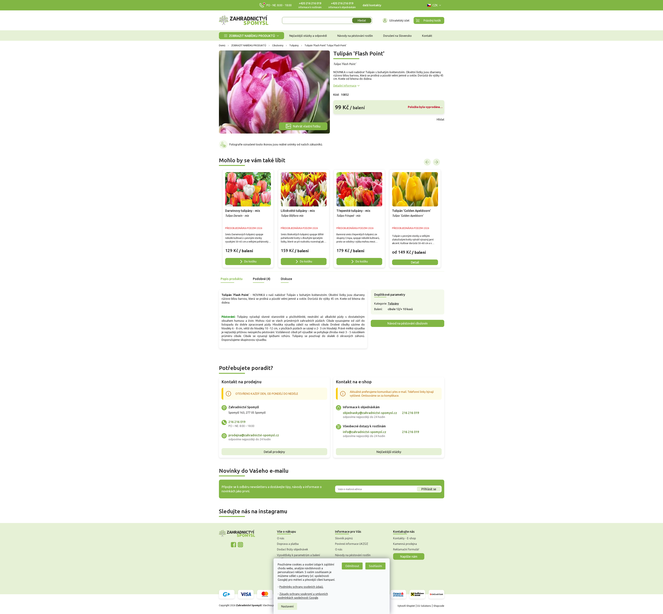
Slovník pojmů (344, 538)
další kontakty (372, 5)
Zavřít (341, 119)
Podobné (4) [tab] (261, 278)
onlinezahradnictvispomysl (233, 544)
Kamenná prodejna (405, 543)
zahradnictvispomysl (240, 544)
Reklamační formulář (406, 549)
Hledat (362, 20)
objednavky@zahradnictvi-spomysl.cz (370, 412)
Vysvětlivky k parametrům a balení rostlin (298, 557)
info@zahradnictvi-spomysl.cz (364, 432)
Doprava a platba (288, 543)
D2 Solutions (424, 605)
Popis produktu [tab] (231, 278)
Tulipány (393, 303)
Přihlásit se (428, 489)
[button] (248, 249)
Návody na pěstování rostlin (353, 555)
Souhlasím (375, 566)
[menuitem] (251, 35)
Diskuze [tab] (286, 278)
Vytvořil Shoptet (406, 605)
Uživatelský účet (399, 20)
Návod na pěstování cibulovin (407, 323)
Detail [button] (415, 262)
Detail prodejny (274, 451)
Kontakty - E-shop (404, 538)
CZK (435, 5)
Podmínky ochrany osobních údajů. (301, 586)
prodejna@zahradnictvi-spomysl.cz (253, 435)
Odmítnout (352, 566)
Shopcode (438, 605)
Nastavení (287, 606)
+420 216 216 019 (310, 3)
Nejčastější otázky (388, 451)
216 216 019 (236, 421)
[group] (248, 219)
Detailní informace (344, 85)
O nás (280, 538)
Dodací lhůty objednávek (292, 549)
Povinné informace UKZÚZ (351, 543)
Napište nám (408, 556)
